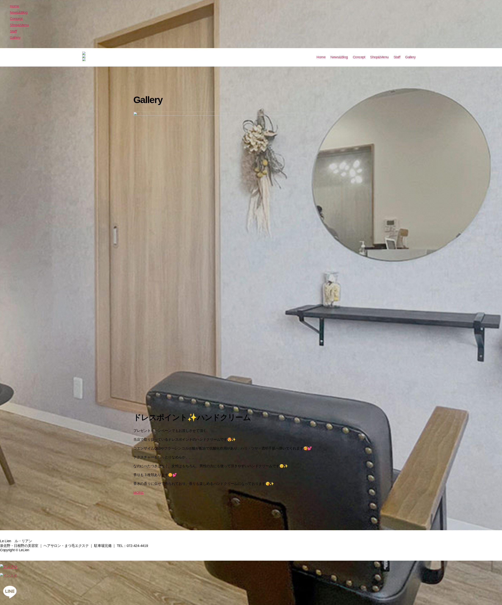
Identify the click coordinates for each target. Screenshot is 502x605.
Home (14, 6)
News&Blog (19, 12)
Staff (13, 31)
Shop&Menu (19, 25)
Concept (16, 19)
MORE (138, 492)
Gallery (15, 37)
